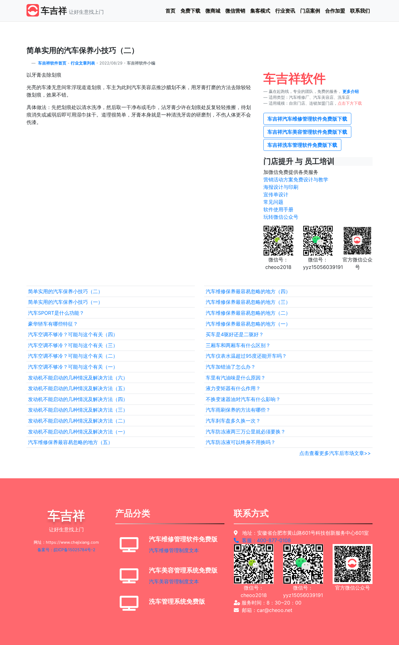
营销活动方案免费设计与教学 (295, 179)
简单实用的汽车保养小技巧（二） (65, 291)
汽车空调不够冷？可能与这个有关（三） (73, 345)
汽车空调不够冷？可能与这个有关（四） (73, 334)
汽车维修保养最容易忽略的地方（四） (248, 291)
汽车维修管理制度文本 (174, 550)
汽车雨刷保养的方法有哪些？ (238, 410)
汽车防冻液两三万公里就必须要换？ (246, 431)
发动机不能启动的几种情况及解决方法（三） (78, 410)
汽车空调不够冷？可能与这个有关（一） (73, 367)
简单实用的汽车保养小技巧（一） (65, 302)
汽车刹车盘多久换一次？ (233, 421)
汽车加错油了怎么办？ (231, 367)
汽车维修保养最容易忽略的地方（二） (248, 313)
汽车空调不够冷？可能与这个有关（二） (73, 356)
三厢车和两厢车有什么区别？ (238, 345)
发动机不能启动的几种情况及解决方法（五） (78, 388)
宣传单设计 (275, 194)
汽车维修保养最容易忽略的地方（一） (248, 324)
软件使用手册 (278, 209)
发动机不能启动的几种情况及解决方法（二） (78, 421)
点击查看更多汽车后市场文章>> (335, 453)
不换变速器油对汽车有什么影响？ (243, 399)
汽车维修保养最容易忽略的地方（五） (70, 442)
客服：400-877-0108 (265, 540)
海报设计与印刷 (280, 187)
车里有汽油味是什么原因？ (236, 378)
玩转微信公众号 (280, 217)
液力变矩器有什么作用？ (233, 388)
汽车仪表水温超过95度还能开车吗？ (246, 356)
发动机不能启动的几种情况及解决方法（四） (78, 399)
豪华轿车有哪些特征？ (53, 324)
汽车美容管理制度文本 (174, 581)
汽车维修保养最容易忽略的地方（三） (248, 302)
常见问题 (273, 202)
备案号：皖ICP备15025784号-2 (66, 549)
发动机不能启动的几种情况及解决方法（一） (78, 431)
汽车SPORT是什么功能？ (56, 313)
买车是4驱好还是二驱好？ (235, 334)
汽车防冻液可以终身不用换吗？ (241, 442)
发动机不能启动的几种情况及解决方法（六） (78, 378)
